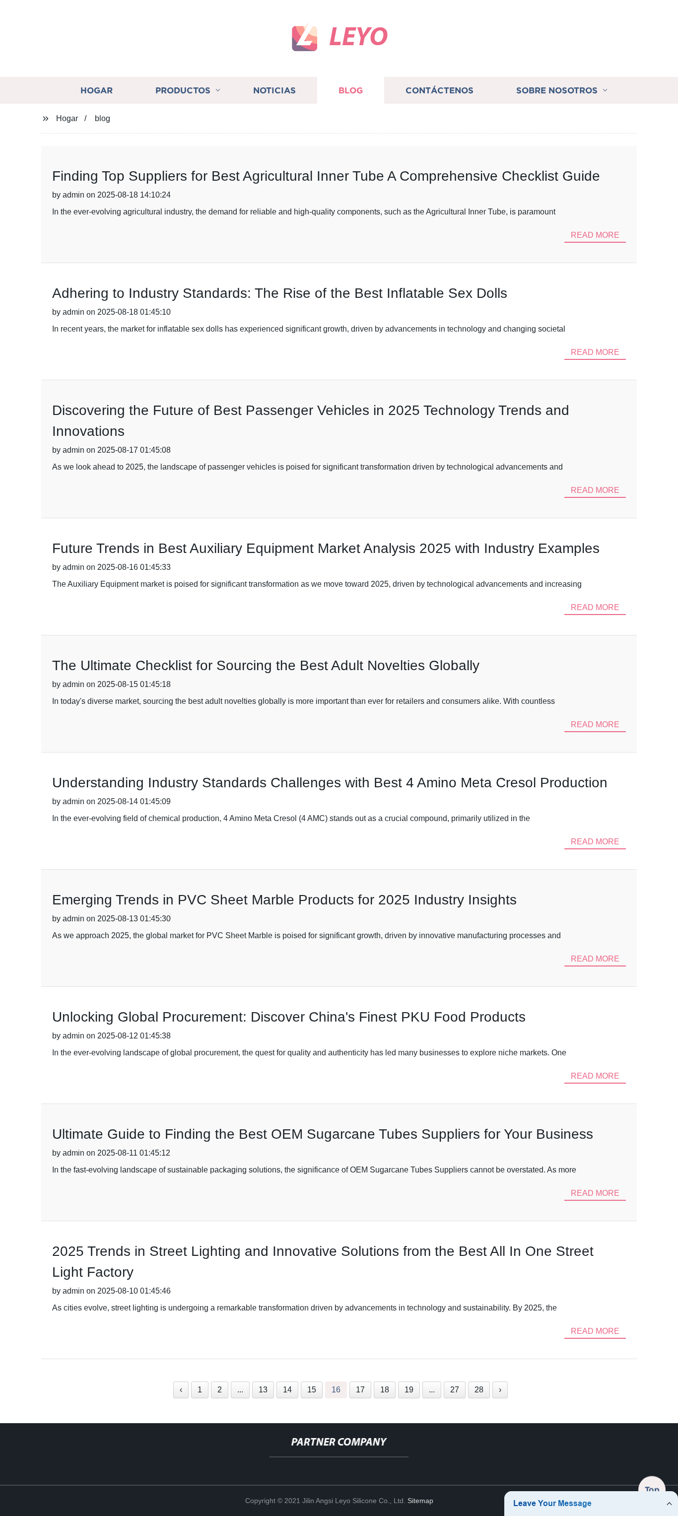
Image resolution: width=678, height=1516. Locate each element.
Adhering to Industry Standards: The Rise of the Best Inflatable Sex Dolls (279, 293)
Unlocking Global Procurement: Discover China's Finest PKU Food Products (289, 1017)
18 (384, 1389)
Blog (351, 90)
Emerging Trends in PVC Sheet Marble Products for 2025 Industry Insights (284, 899)
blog (102, 118)
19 (409, 1389)
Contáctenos (440, 90)
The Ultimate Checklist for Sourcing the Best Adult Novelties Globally (265, 665)
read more (595, 235)
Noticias (274, 90)
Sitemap (420, 1501)
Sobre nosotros (557, 90)
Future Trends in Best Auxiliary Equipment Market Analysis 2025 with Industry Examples (326, 548)
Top (652, 1488)
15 (311, 1389)
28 (479, 1389)
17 (360, 1389)
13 (263, 1389)
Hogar (96, 90)
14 (287, 1389)
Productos (182, 90)
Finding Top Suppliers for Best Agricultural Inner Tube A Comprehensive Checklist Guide (326, 176)
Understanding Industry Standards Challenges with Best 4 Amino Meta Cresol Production (330, 782)
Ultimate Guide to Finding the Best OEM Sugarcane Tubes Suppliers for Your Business (322, 1134)
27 (454, 1389)
